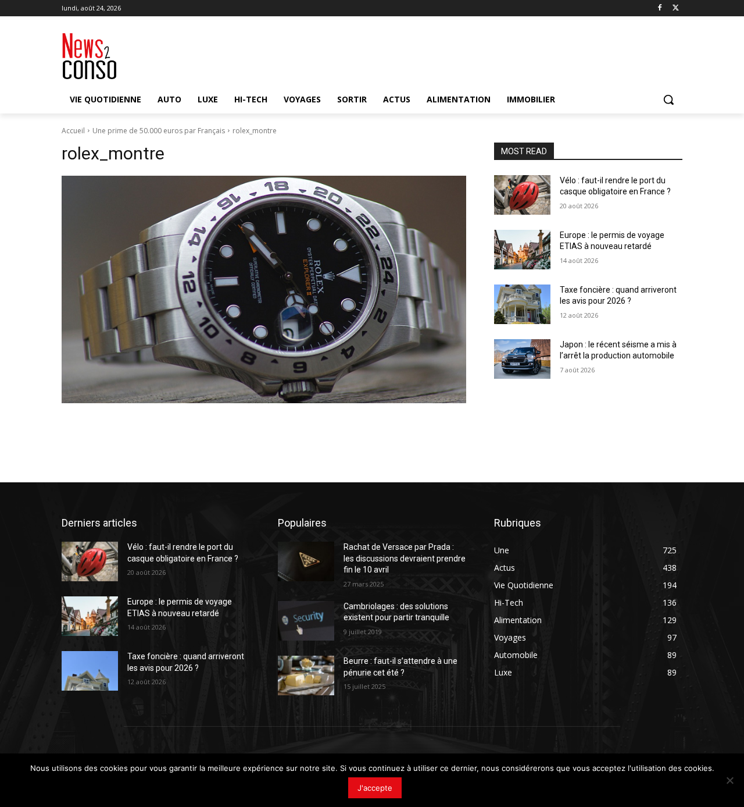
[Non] (729, 780)
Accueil (73, 131)
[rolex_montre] (264, 290)
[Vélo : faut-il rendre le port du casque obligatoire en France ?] (522, 195)
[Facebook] (659, 8)
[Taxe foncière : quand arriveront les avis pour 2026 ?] (522, 304)
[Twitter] (675, 8)
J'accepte (374, 787)
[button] (668, 99)
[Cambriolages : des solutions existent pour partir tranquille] (306, 621)
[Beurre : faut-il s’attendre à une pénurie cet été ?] (306, 675)
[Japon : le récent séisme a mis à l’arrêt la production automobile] (522, 359)
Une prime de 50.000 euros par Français (158, 131)
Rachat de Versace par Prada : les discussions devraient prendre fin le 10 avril (405, 558)
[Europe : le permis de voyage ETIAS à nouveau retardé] (522, 249)
